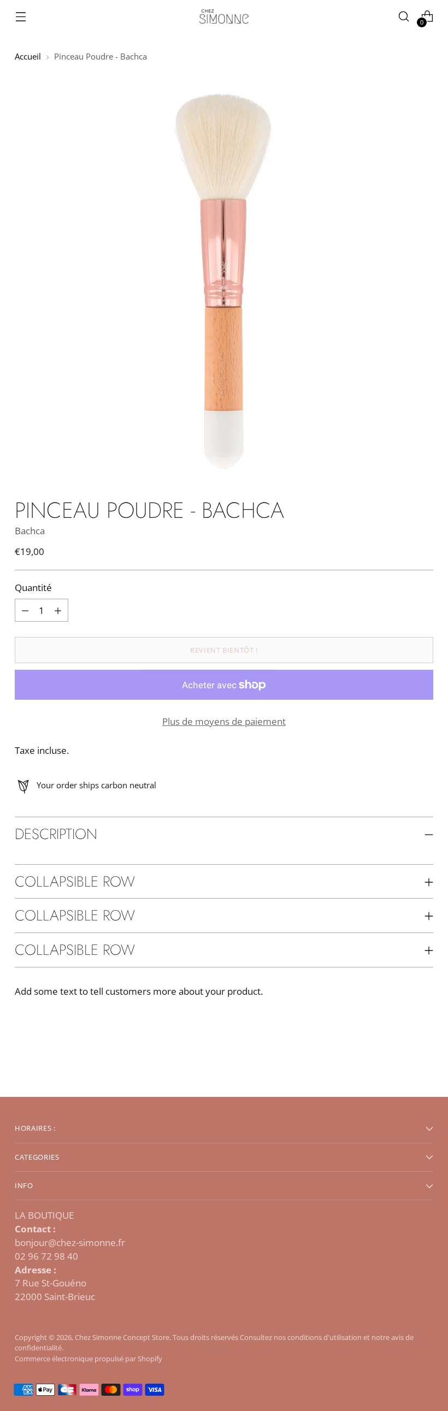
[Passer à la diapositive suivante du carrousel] (424, 1059)
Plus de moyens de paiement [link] (224, 721)
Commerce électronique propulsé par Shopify (88, 1358)
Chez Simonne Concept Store (122, 1337)
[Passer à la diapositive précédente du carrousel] (399, 1059)
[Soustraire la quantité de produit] (58, 610)
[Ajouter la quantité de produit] (25, 610)
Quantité (33, 587)
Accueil (28, 56)
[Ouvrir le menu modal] (20, 16)
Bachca (30, 530)
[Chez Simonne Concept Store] (224, 17)
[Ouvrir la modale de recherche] (404, 16)
